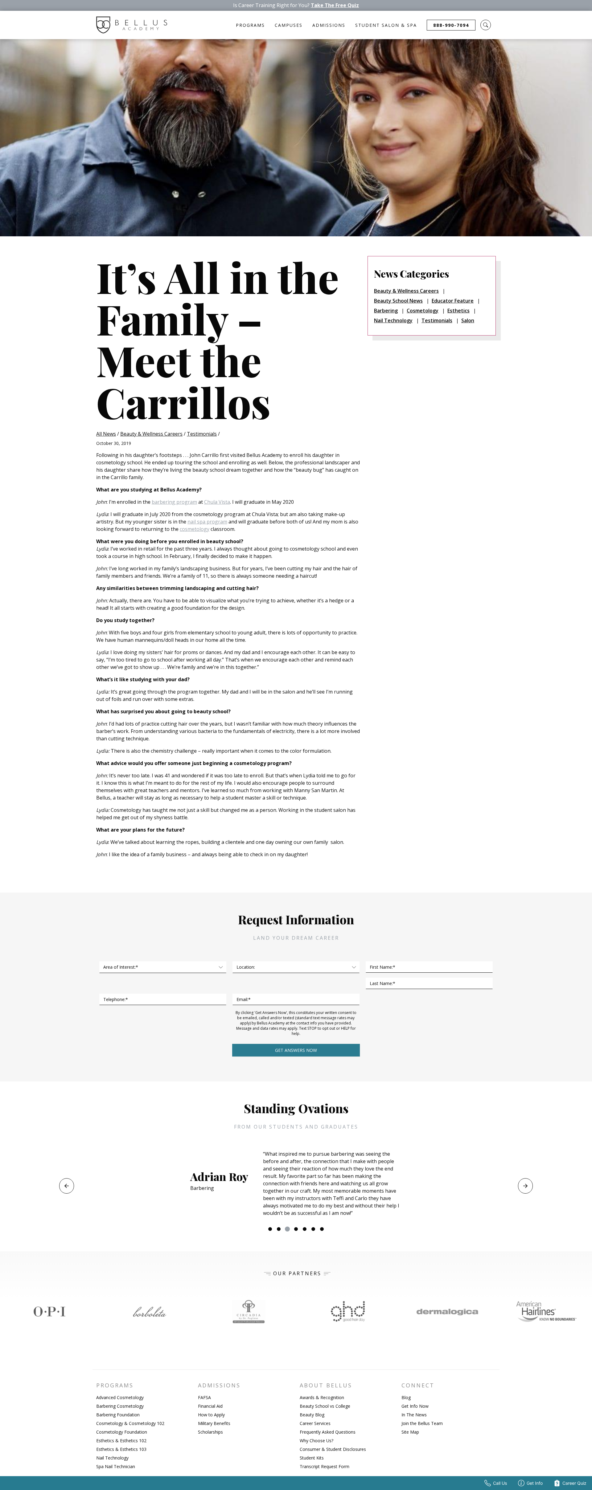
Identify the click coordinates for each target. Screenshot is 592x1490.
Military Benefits (214, 1423)
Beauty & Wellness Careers (151, 433)
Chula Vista (217, 502)
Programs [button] (250, 25)
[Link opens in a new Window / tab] (49, 1311)
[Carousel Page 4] (296, 1229)
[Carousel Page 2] (278, 1229)
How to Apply (211, 1415)
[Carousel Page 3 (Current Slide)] (287, 1229)
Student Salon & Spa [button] (386, 25)
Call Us (500, 1483)
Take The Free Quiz (335, 5)
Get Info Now (415, 1406)
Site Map (410, 1432)
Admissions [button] (328, 25)
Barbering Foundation (118, 1415)
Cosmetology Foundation (121, 1432)
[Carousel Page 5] (304, 1229)
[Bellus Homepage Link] (131, 25)
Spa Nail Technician (115, 1466)
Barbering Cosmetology (120, 1406)
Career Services (315, 1423)
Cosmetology (422, 310)
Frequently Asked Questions (328, 1432)
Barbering (386, 310)
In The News (414, 1415)
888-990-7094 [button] (451, 25)
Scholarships (210, 1432)
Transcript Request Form (324, 1466)
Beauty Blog (312, 1415)
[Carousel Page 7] (321, 1229)
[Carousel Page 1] (270, 1229)
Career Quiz (574, 1483)
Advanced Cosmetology (120, 1397)
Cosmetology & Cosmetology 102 (130, 1423)
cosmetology (194, 529)
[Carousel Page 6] (313, 1229)
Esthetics (458, 310)
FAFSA (204, 1397)
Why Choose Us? (316, 1440)
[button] (485, 25)
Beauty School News (398, 300)
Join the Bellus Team (422, 1423)
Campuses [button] (288, 25)
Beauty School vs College (325, 1406)
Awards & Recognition (322, 1397)
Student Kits (312, 1458)
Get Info (535, 1483)
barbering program (174, 502)
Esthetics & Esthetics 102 (121, 1440)
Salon (467, 320)
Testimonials (202, 433)
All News (106, 433)
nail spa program (207, 521)
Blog (406, 1397)
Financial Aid (210, 1406)
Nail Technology (393, 320)
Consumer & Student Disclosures (333, 1449)
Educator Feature (453, 300)
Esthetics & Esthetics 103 (121, 1449)
